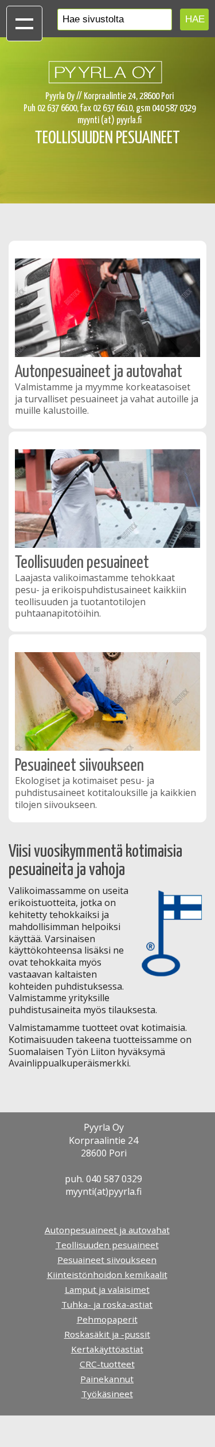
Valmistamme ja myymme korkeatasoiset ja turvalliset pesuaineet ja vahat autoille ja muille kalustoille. (106, 399)
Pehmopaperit (107, 1319)
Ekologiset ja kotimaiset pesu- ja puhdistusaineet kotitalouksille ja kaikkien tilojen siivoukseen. (105, 792)
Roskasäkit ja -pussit (107, 1334)
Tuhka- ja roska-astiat (107, 1304)
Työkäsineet (107, 1393)
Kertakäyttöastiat (107, 1349)
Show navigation (24, 23)
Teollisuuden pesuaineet (82, 562)
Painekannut (107, 1379)
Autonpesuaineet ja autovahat (98, 372)
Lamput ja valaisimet (107, 1289)
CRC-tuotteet (107, 1364)
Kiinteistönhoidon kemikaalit (107, 1274)
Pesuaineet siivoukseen (79, 765)
